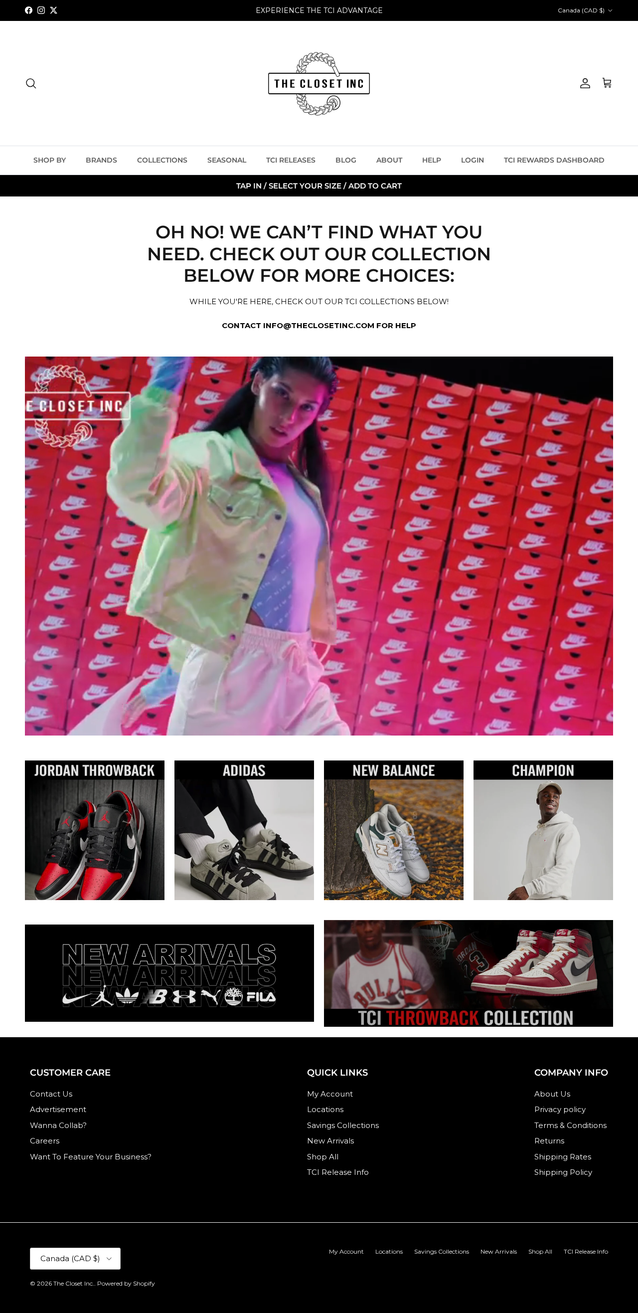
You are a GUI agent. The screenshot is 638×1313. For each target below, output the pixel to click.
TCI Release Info (338, 1172)
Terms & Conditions (570, 1125)
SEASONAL (226, 160)
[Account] (583, 83)
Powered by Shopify (126, 1283)
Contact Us (51, 1094)
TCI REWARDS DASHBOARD (554, 160)
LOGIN (472, 160)
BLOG (345, 160)
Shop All (322, 1156)
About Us (552, 1094)
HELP (431, 160)
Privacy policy (560, 1109)
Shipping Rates (562, 1156)
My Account (330, 1094)
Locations (325, 1109)
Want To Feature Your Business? (91, 1156)
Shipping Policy (563, 1172)
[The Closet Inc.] (319, 83)
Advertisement (58, 1109)
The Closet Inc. (73, 1283)
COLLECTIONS (162, 160)
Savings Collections (343, 1125)
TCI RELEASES (291, 160)
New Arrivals (330, 1140)
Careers (44, 1140)
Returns (549, 1140)
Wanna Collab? (58, 1125)
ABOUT (389, 160)
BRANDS (101, 160)
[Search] (31, 83)
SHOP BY (49, 160)
